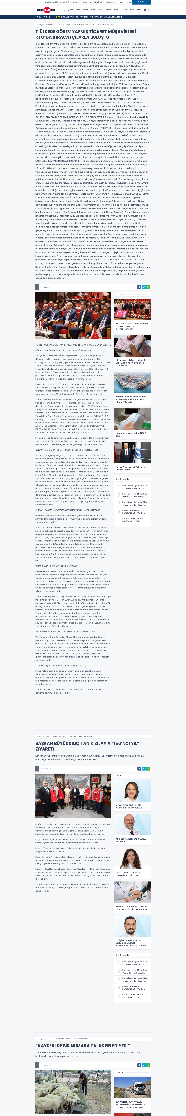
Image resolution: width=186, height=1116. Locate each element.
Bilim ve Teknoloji (113, 10)
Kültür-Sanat (128, 10)
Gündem (49, 1039)
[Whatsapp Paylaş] (148, 287)
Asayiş (86, 10)
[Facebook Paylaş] (139, 287)
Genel (78, 10)
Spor (139, 10)
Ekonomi (49, 25)
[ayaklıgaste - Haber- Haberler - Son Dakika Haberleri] (46, 10)
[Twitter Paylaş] (144, 287)
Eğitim (100, 10)
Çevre (70, 10)
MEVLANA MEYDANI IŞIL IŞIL (69, 16)
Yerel (93, 10)
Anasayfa (40, 25)
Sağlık (48, 736)
